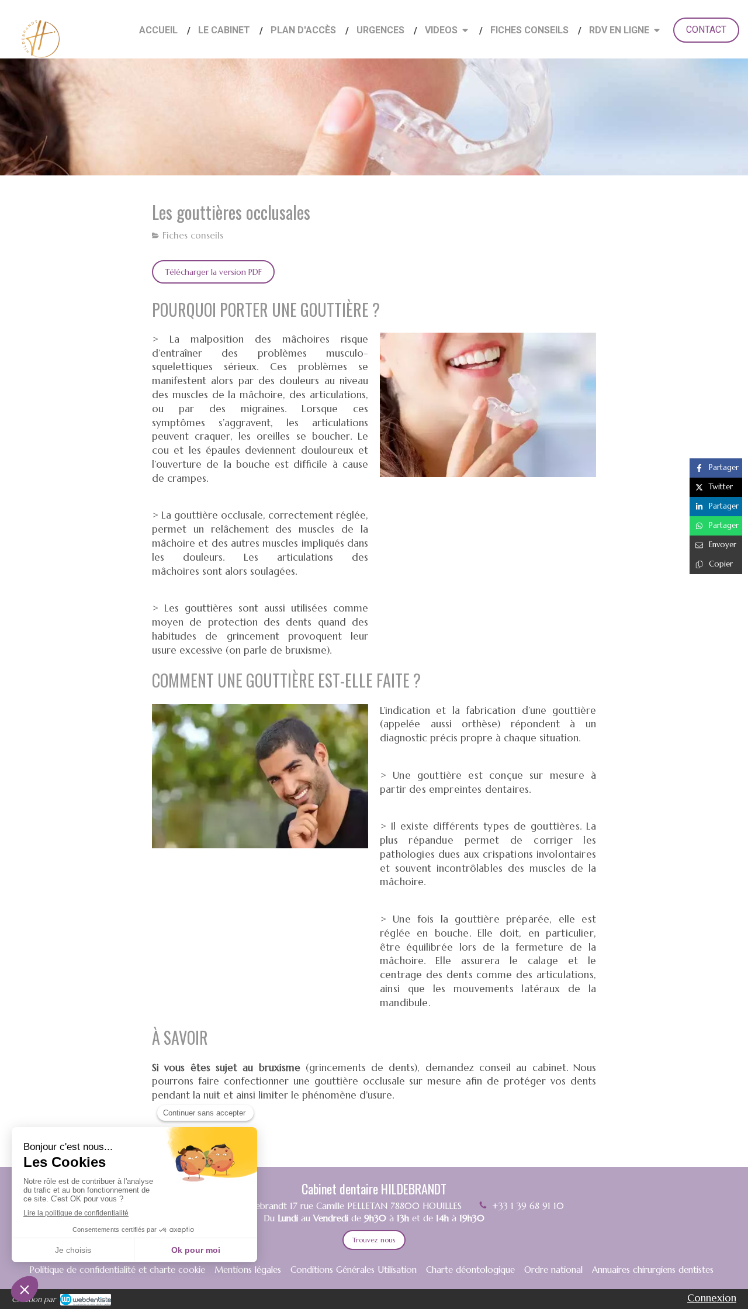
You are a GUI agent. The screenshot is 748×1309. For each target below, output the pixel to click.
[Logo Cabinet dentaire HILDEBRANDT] (41, 64)
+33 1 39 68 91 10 (528, 1205)
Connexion (711, 1297)
